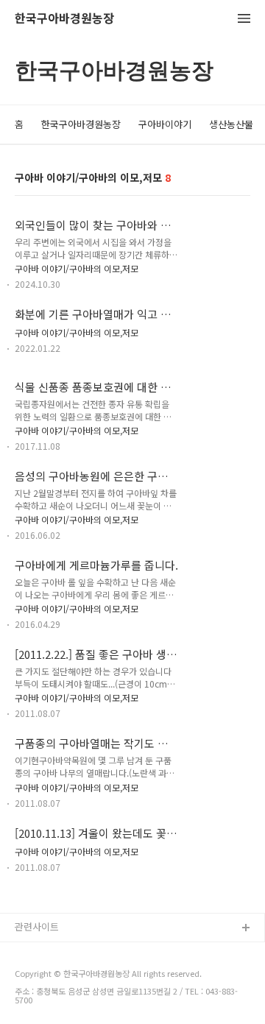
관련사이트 (37, 926)
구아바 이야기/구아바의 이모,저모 (76, 268)
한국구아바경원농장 (64, 19)
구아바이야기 (164, 124)
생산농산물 (231, 124)
